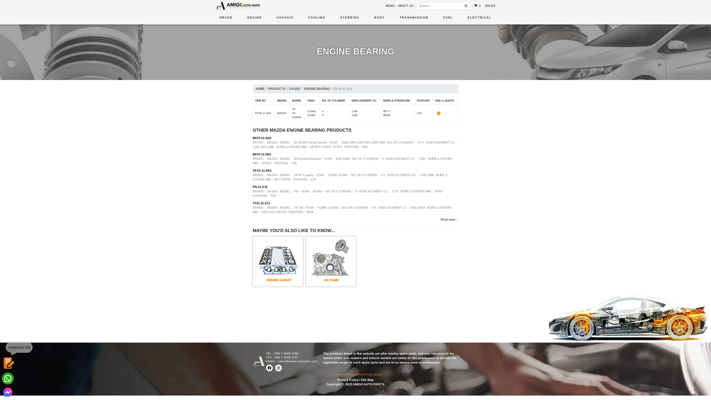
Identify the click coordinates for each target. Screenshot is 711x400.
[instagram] (278, 368)
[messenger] (8, 392)
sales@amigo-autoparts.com (298, 361)
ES (493, 6)
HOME (260, 88)
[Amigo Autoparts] (238, 5)
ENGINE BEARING (317, 88)
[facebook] (269, 368)
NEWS (390, 5)
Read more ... (449, 219)
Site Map (367, 379)
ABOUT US (405, 5)
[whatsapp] (8, 378)
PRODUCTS (276, 88)
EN (487, 6)
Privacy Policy (348, 379)
